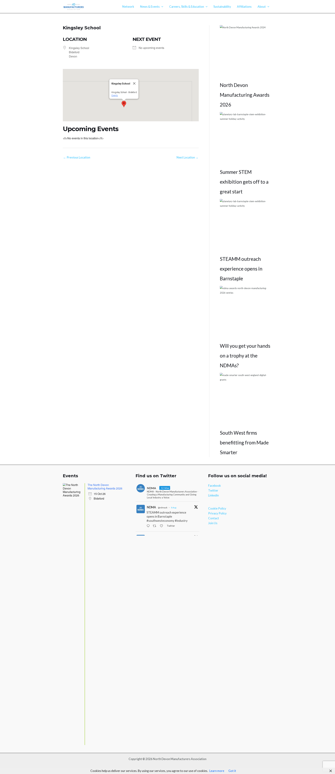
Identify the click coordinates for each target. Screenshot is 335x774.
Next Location (187, 157)
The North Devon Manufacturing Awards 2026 (105, 486)
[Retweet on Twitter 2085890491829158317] (155, 526)
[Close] (134, 83)
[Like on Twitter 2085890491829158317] (162, 526)
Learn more (216, 771)
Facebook (214, 485)
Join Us (212, 523)
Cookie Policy (217, 508)
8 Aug (173, 507)
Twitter (213, 490)
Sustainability (222, 6)
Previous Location (76, 157)
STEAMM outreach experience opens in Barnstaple (241, 268)
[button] (161, 7)
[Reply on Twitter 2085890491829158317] (149, 526)
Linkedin (213, 495)
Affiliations (244, 6)
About (262, 6)
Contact (213, 518)
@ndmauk (162, 507)
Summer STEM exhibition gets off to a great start (244, 181)
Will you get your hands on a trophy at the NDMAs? (245, 355)
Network (128, 6)
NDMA (151, 507)
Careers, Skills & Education (186, 6)
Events (114, 95)
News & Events (150, 6)
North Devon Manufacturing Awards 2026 (244, 95)
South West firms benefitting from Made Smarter (244, 442)
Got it (232, 771)
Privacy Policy (217, 513)
